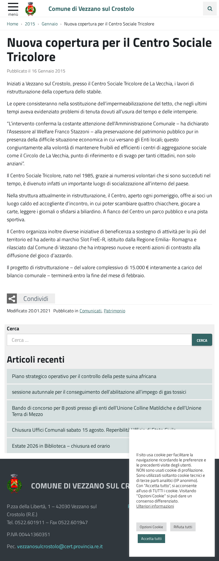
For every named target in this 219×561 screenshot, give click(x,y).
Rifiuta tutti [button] (183, 526)
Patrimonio (114, 310)
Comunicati (91, 310)
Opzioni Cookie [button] (151, 526)
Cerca (13, 328)
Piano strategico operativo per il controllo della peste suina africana (84, 376)
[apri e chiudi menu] (13, 6)
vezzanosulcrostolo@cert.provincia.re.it (60, 546)
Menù (13, 14)
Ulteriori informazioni (155, 505)
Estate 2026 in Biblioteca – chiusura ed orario (61, 445)
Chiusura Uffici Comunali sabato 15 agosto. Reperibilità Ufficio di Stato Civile (94, 429)
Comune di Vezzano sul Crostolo (91, 8)
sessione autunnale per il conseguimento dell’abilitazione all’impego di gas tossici (99, 391)
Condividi (35, 298)
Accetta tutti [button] (151, 538)
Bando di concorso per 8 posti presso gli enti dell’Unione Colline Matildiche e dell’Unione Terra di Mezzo (106, 411)
